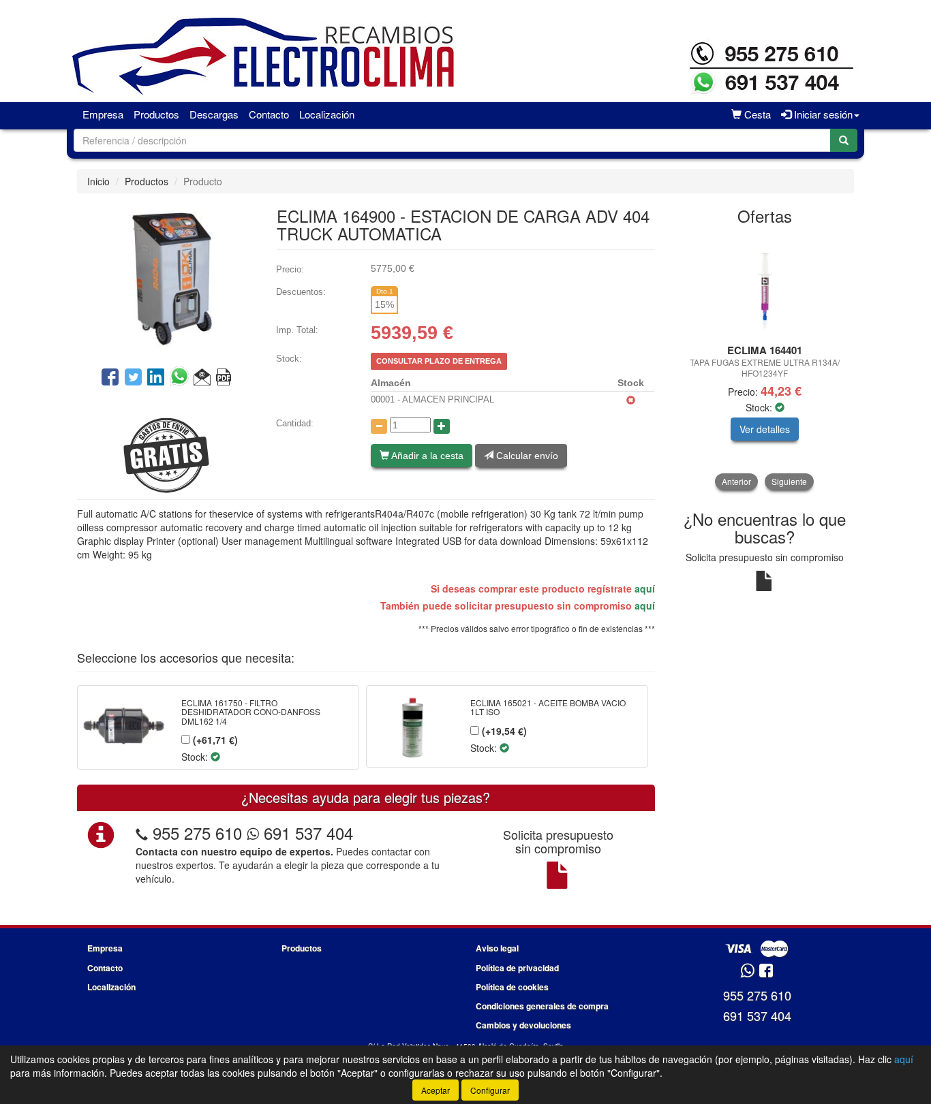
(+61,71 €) (214, 739)
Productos (156, 114)
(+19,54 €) (503, 731)
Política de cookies (512, 987)
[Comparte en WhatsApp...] (182, 378)
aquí (645, 588)
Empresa (102, 114)
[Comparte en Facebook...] (110, 378)
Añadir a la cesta (426, 455)
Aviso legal (497, 948)
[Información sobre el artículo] (223, 378)
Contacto (269, 114)
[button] (202, 378)
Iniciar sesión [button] (822, 114)
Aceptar (435, 1090)
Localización (326, 114)
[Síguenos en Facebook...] (766, 971)
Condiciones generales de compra (542, 1006)
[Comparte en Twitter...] (133, 378)
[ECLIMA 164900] (166, 279)
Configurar (490, 1090)
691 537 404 (306, 833)
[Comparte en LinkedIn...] (156, 378)
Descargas (214, 114)
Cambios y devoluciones (523, 1025)
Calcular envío (525, 455)
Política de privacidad (517, 968)
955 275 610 (197, 833)
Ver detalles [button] (764, 429)
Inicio (98, 181)
